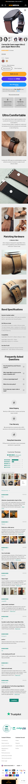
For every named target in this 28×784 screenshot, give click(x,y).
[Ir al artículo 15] (15, 39)
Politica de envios (6, 752)
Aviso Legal (4, 760)
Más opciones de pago (14, 94)
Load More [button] (14, 700)
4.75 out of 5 (18, 455)
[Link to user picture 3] (22, 540)
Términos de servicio (7, 758)
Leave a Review (19, 745)
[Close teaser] (16, 779)
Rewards (18, 743)
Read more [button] (20, 534)
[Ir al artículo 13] (5, 39)
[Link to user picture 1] (5, 514)
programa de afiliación (7, 745)
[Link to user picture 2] (13, 514)
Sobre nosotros (5, 743)
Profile (17, 748)
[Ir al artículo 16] (20, 39)
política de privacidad (7, 755)
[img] (5, 494)
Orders (17, 740)
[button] (5, 50)
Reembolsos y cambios (5, 749)
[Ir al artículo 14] (10, 39)
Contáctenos (5, 740)
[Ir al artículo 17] (25, 39)
